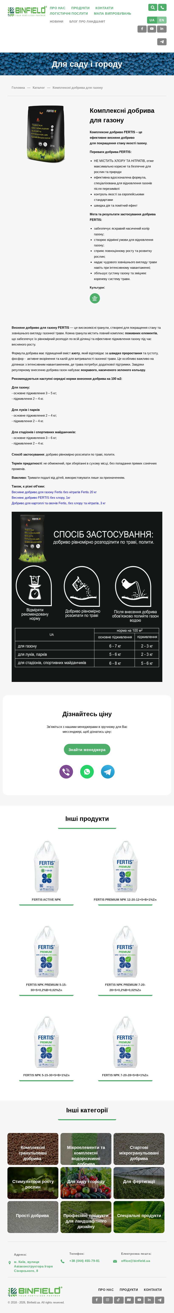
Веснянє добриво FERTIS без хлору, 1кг (41, 497)
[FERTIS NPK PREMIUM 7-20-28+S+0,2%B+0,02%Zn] (125, 927)
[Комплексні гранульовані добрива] (33, 1133)
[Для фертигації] (140, 1167)
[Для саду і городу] (87, 1167)
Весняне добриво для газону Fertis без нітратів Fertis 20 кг (54, 492)
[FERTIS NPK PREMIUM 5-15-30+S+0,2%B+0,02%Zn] (46, 927)
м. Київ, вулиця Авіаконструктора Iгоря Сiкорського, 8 (33, 1266)
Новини (56, 21)
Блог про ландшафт (87, 21)
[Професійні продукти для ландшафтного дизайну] (87, 1201)
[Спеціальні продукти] (140, 1201)
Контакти (104, 8)
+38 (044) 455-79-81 (84, 1261)
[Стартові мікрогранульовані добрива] (140, 1133)
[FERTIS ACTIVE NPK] (46, 842)
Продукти (80, 8)
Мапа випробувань (112, 13)
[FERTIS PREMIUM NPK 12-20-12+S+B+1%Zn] (125, 842)
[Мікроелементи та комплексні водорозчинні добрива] (87, 1133)
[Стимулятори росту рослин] (33, 1167)
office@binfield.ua (135, 1261)
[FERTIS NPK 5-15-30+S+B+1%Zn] (46, 1018)
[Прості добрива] (33, 1201)
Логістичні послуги (69, 13)
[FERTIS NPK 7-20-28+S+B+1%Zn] (125, 1018)
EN (161, 20)
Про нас (58, 8)
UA (152, 20)
